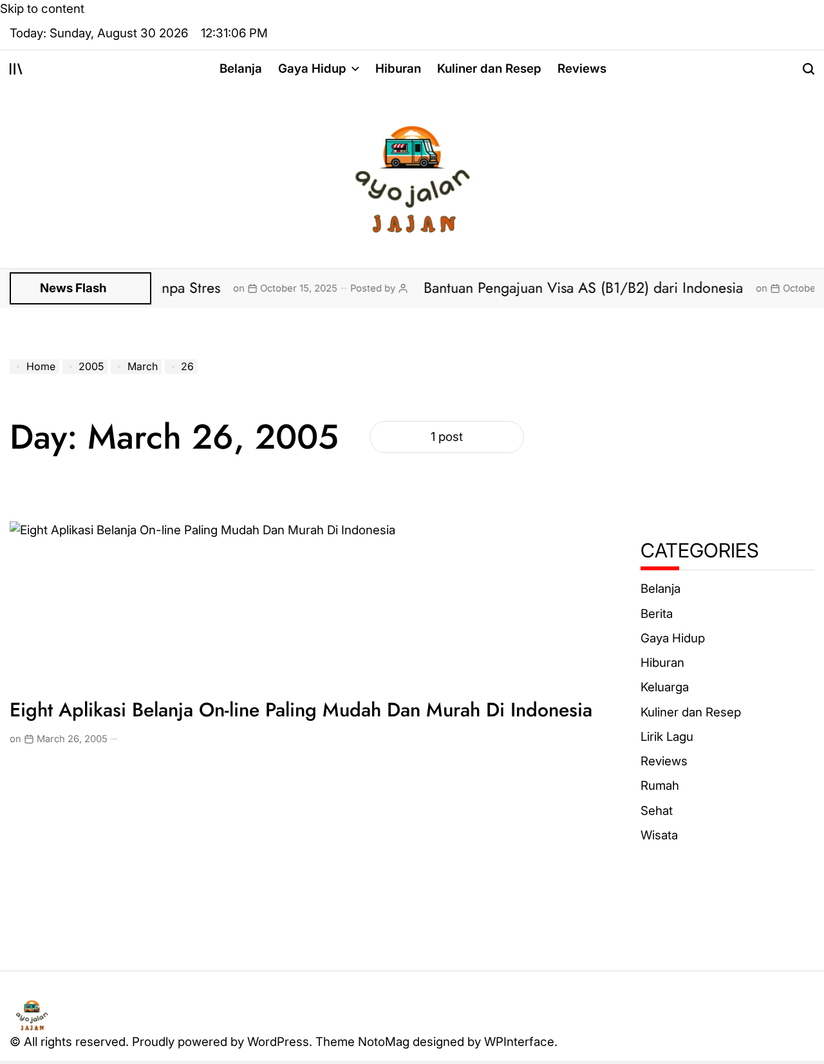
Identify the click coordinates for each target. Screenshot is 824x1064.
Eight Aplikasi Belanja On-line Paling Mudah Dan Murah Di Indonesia (301, 709)
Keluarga (665, 687)
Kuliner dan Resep (489, 68)
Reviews (581, 68)
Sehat (657, 810)
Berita (657, 613)
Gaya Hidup (312, 68)
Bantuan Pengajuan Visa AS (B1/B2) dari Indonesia (565, 288)
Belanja (241, 68)
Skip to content (42, 8)
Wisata (659, 835)
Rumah (660, 786)
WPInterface (519, 1041)
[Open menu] (16, 68)
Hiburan (398, 68)
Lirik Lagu (667, 736)
